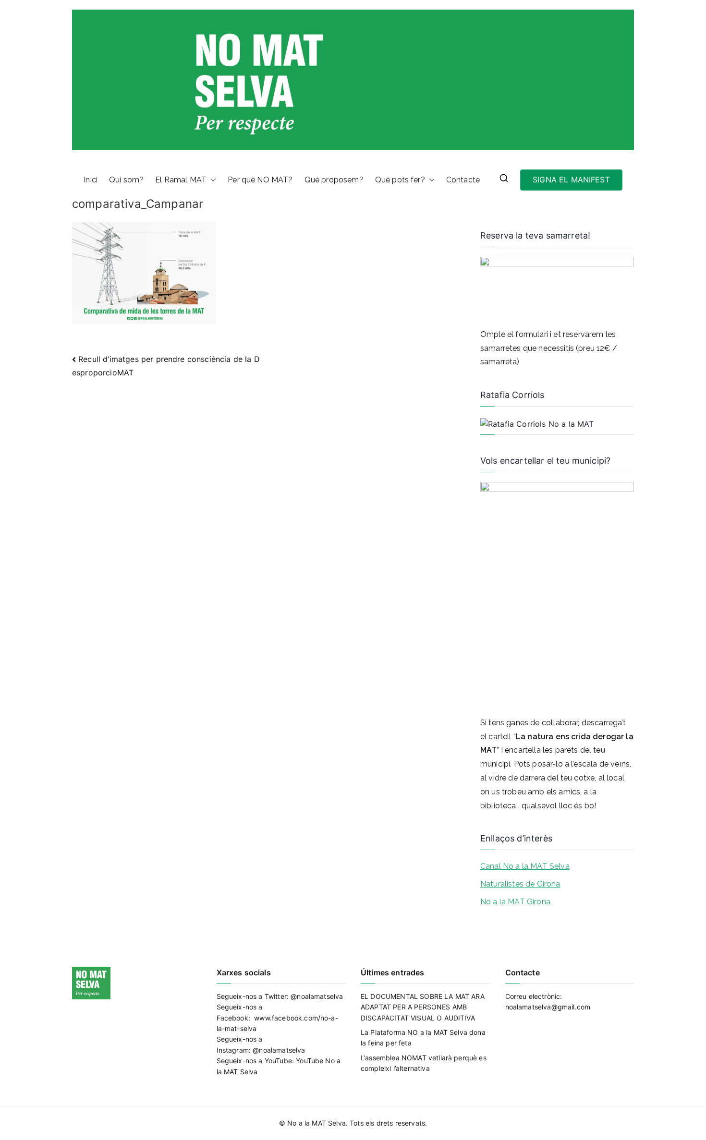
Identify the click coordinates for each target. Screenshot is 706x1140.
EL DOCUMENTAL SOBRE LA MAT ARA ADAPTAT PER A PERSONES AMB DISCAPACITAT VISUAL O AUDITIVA (423, 1007)
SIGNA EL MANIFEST (571, 179)
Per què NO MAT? (260, 179)
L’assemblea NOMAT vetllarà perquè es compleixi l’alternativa (424, 1063)
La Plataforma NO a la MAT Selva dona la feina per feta (423, 1037)
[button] (211, 180)
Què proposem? (334, 179)
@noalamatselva (317, 996)
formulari (531, 334)
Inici (90, 179)
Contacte (463, 179)
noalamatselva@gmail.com (548, 1007)
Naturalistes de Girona (520, 883)
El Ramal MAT (181, 179)
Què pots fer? (400, 179)
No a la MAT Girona (515, 901)
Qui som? (126, 179)
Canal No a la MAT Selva (525, 866)
